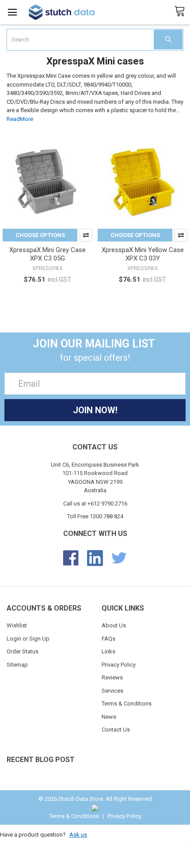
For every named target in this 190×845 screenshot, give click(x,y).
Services (112, 690)
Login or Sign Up (28, 638)
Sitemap (17, 664)
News (109, 716)
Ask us (78, 834)
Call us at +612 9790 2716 (95, 503)
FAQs (108, 638)
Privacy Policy (119, 664)
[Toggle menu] (12, 12)
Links (108, 651)
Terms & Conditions (127, 703)
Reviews (112, 677)
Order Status (22, 651)
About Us (114, 625)
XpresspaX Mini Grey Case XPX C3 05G (47, 254)
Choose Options (40, 235)
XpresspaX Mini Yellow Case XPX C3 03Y (143, 254)
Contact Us (116, 729)
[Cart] (182, 11)
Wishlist (17, 625)
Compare (86, 235)
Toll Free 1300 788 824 (95, 516)
